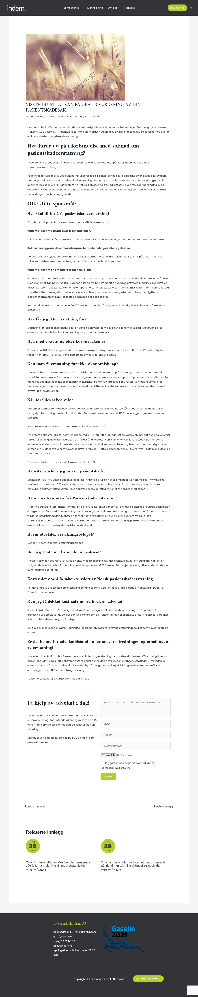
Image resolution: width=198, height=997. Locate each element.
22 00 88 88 (72, 738)
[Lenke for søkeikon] (191, 8)
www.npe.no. (157, 480)
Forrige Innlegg (33, 806)
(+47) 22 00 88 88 (64, 941)
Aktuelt (61, 116)
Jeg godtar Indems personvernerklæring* (130, 763)
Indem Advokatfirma (71, 132)
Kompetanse (71, 8)
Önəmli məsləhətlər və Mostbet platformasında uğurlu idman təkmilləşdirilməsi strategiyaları (58, 864)
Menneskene (95, 8)
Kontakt (130, 8)
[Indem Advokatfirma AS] (17, 7)
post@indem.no (38, 742)
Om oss (112, 8)
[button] (148, 978)
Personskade (92, 116)
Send (108, 776)
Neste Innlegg (165, 806)
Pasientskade (75, 116)
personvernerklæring (120, 768)
